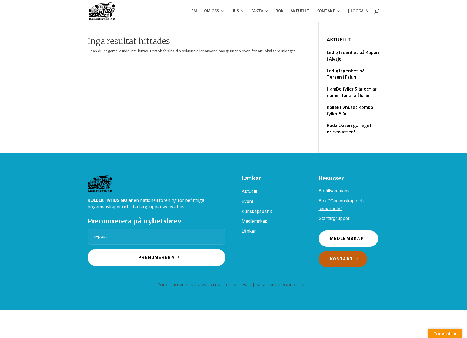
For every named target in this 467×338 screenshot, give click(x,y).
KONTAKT (325, 11)
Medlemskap (255, 221)
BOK (279, 11)
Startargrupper (334, 218)
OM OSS (211, 11)
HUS (235, 11)
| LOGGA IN (358, 11)
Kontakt (341, 259)
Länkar (249, 231)
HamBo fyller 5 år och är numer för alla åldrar (352, 92)
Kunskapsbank (257, 211)
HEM (193, 11)
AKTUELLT (300, 11)
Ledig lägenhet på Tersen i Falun (346, 74)
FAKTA (257, 11)
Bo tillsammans (334, 190)
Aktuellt (249, 191)
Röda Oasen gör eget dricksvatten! (349, 128)
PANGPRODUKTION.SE (289, 284)
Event (247, 201)
